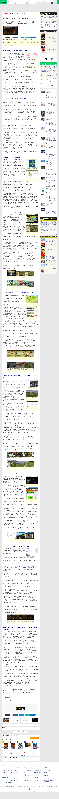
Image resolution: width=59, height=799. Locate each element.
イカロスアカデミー (38, 774)
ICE (44, 765)
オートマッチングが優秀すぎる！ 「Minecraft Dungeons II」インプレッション (51, 95)
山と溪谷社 (25, 774)
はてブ (22, 37)
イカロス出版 (36, 765)
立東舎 (26, 772)
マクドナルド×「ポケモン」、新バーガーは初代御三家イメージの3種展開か (51, 257)
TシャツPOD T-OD (28, 770)
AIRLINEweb (37, 767)
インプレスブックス (16, 778)
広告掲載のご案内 (19, 786)
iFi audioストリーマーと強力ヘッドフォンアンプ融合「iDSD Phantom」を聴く (51, 38)
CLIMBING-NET (27, 777)
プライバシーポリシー (33, 786)
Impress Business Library (16, 770)
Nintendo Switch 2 (6, 737)
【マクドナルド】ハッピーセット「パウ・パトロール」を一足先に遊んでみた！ (51, 261)
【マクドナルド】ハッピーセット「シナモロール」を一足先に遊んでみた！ (51, 265)
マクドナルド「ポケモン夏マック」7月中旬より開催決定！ (51, 244)
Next (38, 747)
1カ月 (55, 14)
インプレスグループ (45, 786)
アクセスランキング (46, 13)
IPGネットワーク (46, 775)
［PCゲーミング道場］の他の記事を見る (20, 724)
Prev (3, 747)
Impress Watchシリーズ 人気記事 (49, 218)
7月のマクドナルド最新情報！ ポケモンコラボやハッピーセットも (50, 237)
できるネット (5, 780)
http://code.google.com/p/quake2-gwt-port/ (31, 557)
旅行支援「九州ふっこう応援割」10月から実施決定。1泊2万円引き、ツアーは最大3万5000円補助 (49, 230)
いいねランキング (53, 64)
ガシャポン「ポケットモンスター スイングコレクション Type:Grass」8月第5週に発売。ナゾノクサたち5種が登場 (51, 192)
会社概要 (39, 786)
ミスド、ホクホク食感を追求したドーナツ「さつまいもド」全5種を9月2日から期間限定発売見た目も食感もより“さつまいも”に (49, 17)
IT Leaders (4, 772)
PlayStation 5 (15, 737)
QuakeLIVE (19, 413)
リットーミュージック (28, 767)
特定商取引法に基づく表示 (53, 786)
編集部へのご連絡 (26, 786)
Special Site (45, 31)
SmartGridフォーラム (16, 767)
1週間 (51, 14)
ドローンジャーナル (6, 774)
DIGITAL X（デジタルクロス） (17, 774)
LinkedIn (34, 37)
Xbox (25, 737)
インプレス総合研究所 (6, 770)
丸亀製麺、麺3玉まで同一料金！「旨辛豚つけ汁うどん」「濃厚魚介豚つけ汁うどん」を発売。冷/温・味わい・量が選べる (49, 225)
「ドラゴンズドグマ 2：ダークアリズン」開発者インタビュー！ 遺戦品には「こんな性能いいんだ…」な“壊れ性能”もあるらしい (51, 165)
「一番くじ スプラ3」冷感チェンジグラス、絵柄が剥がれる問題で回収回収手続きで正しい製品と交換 (49, 25)
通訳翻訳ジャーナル (38, 770)
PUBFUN (45, 772)
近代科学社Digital (28, 780)
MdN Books (37, 777)
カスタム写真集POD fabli (49, 778)
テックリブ (36, 780)
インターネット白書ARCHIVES (8, 782)
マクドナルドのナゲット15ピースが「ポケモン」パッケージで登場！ (51, 250)
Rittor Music (26, 765)
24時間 (47, 14)
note (28, 37)
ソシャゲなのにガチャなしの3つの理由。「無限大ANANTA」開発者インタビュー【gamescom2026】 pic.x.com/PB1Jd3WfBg (49, 79)
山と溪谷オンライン (28, 775)
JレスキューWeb (38, 772)
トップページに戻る (20, 731)
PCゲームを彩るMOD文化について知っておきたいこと (14, 720)
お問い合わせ (13, 786)
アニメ (35, 737)
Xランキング (45, 63)
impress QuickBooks (48, 770)
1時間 (42, 14)
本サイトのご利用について (5, 786)
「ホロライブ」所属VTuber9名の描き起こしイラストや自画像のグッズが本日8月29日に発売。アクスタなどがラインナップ (49, 22)
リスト (11, 37)
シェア (16, 37)
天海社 (46, 767)
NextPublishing (15, 780)
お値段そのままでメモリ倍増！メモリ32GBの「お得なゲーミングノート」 (51, 50)
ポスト (8, 37)
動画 (25, 569)
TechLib (36, 782)
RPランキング (44, 64)
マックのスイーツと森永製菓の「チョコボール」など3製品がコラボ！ (51, 270)
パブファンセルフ (48, 773)
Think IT (4, 767)
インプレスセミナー (16, 772)
